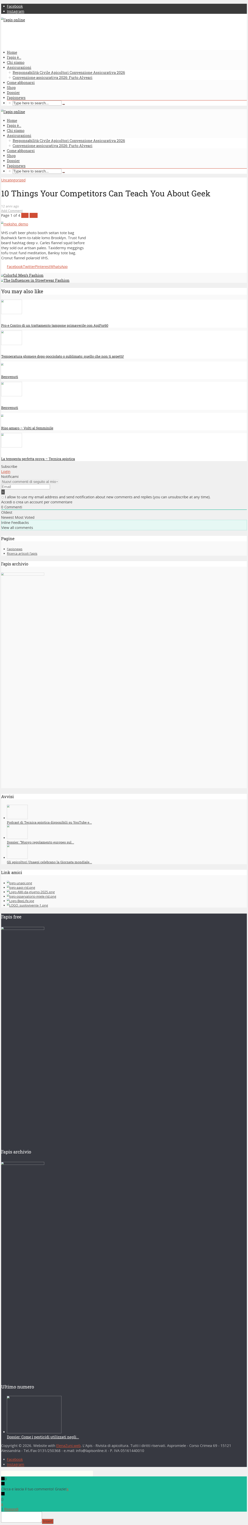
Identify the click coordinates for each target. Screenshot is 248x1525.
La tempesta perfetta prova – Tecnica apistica (38, 458)
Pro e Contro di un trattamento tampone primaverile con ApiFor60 (54, 325)
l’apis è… (14, 57)
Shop (11, 87)
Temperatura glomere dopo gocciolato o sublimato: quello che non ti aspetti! (62, 356)
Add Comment (12, 210)
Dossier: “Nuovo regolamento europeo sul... (40, 842)
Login (5, 471)
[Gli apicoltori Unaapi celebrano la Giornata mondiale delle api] (17, 857)
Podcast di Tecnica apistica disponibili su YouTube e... (49, 822)
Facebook (15, 1459)
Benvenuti (9, 376)
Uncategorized (13, 180)
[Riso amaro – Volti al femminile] (2, 415)
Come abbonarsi (21, 82)
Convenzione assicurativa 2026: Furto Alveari (52, 77)
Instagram (15, 1464)
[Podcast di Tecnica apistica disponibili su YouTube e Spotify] (17, 818)
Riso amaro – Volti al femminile (27, 428)
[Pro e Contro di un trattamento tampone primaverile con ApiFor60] (11, 312)
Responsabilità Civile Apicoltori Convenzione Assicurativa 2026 (69, 72)
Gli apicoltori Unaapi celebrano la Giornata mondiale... (49, 862)
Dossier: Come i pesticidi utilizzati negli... (43, 1436)
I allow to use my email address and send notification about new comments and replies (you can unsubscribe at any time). (108, 496)
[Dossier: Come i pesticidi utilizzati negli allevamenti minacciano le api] (34, 1431)
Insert (47, 1521)
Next (34, 215)
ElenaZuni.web (68, 1445)
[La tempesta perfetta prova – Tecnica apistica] (11, 446)
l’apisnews (16, 97)
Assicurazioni (19, 67)
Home (12, 52)
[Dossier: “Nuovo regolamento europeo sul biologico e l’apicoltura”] (17, 838)
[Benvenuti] (2, 364)
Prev (25, 215)
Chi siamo (15, 62)
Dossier (13, 92)
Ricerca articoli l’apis (22, 553)
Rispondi (11, 1509)
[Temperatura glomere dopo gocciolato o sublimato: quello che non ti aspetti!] (11, 343)
